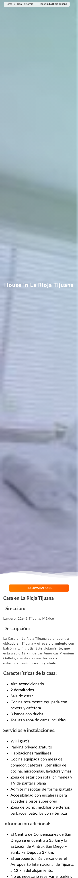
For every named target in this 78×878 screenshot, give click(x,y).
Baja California (25, 4)
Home (8, 4)
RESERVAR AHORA (39, 587)
